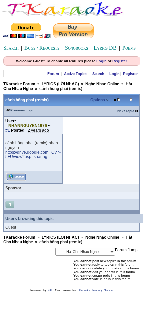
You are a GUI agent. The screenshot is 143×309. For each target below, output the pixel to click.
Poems (129, 48)
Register (119, 61)
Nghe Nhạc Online (102, 84)
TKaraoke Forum (19, 84)
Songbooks (76, 48)
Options (97, 100)
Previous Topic (22, 110)
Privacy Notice (102, 290)
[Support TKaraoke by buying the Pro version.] (73, 36)
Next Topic (125, 111)
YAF (50, 290)
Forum (53, 74)
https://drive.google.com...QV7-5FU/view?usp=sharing (33, 154)
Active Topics (75, 74)
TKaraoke (83, 290)
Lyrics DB (105, 48)
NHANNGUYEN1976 (27, 125)
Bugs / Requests (41, 48)
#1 (7, 130)
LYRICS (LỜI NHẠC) (60, 84)
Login (101, 61)
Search (11, 48)
